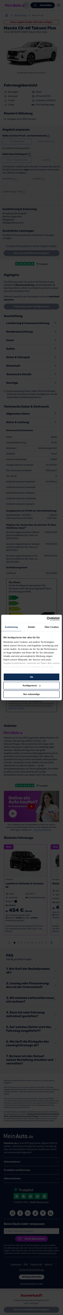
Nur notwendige (31, 694)
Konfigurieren (30, 685)
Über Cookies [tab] (52, 627)
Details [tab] (31, 627)
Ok (31, 677)
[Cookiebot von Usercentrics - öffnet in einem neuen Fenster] (47, 619)
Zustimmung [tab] (11, 627)
